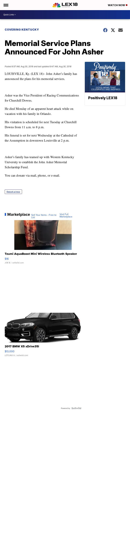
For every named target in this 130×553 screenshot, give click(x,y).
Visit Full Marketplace (66, 215)
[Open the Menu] (6, 5)
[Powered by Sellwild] (76, 408)
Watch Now (117, 5)
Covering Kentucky (22, 29)
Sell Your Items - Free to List (43, 216)
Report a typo (13, 191)
